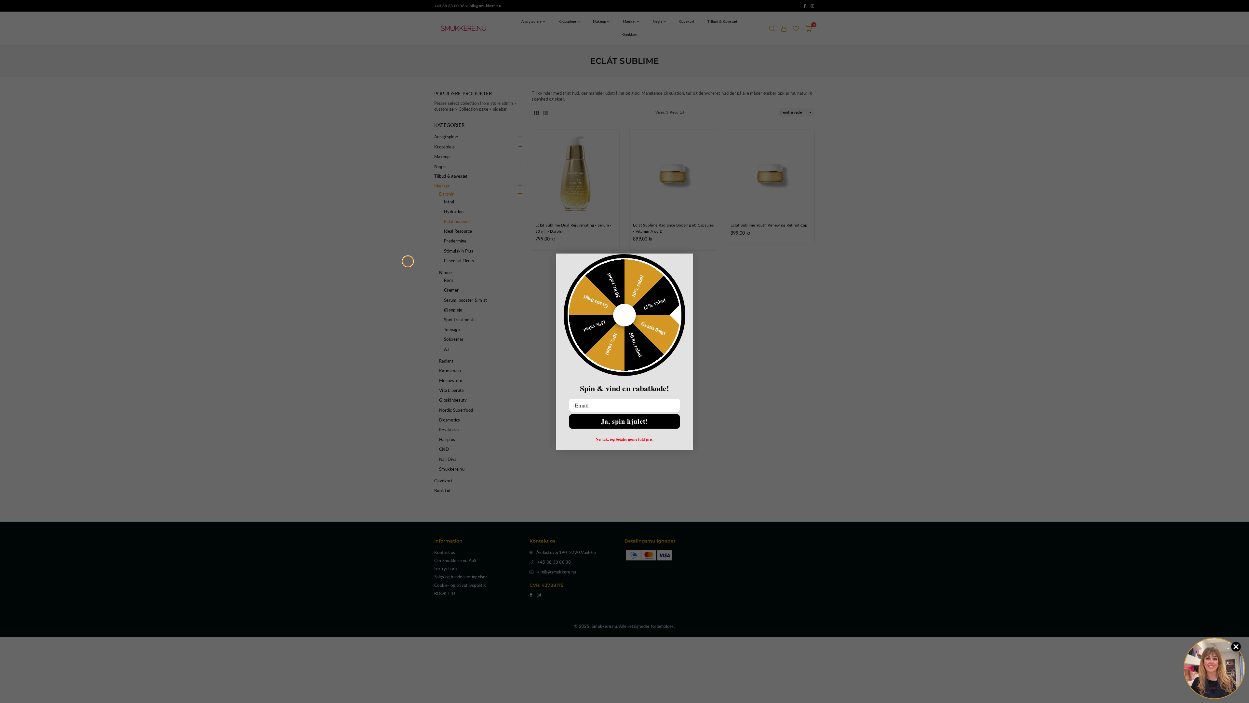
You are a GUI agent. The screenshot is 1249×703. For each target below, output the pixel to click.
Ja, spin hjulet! (624, 421)
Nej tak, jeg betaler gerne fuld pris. (624, 439)
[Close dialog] (408, 261)
